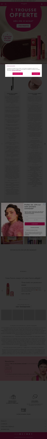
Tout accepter (35, 73)
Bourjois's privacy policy (16, 70)
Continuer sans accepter (10, 65)
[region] (23, 70)
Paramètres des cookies (17, 73)
